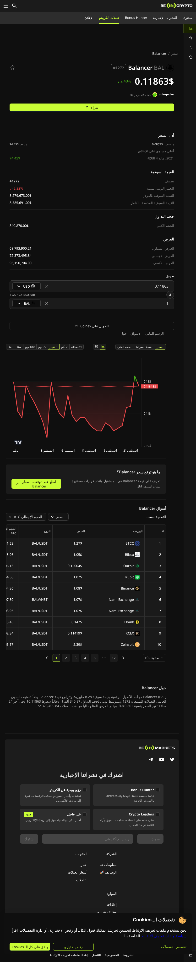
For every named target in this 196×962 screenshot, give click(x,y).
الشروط (128, 954)
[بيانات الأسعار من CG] (163, 95)
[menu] (190, 43)
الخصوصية (112, 954)
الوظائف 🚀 (108, 872)
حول (123, 333)
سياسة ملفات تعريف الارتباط (163, 936)
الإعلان (88, 17)
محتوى (187, 17)
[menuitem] (190, 28)
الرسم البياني (154, 333)
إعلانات (112, 904)
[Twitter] (172, 760)
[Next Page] (123, 658)
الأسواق (136, 333)
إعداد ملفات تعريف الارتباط (68, 954)
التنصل (96, 954)
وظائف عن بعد (106, 912)
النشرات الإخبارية (165, 17)
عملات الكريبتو (109, 17)
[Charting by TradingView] (18, 442)
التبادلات (81, 880)
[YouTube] (161, 760)
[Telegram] (151, 760)
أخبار (84, 864)
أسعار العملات (77, 872)
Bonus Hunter (136, 17)
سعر (174, 53)
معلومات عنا (108, 864)
